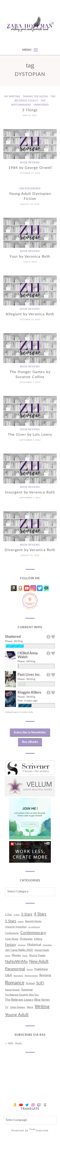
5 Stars (10, 921)
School (30, 983)
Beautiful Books (33, 921)
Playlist (30, 969)
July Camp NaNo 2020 (19, 950)
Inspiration (47, 945)
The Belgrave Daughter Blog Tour (22, 995)
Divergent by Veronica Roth (30, 550)
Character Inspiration (16, 927)
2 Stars (17, 915)
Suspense (27, 989)
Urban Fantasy (17, 1007)
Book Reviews (30, 163)
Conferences (12, 933)
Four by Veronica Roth (30, 256)
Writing (42, 1007)
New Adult (38, 961)
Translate (42, 1130)
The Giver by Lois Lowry (30, 434)
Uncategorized (30, 189)
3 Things (30, 110)
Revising (45, 975)
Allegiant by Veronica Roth (30, 314)
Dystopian (26, 938)
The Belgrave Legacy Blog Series (27, 999)
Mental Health (41, 950)
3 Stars (26, 914)
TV (6, 1007)
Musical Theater (37, 955)
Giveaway (22, 945)
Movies (16, 955)
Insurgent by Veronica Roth (30, 492)
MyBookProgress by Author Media (19, 712)
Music (25, 956)
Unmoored (41, 105)
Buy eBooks (30, 741)
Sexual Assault (12, 990)
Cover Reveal (11, 939)
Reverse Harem (31, 976)
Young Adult (16, 1015)
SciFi (40, 983)
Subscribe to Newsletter (30, 732)
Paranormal (15, 969)
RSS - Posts (15, 1043)
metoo (7, 956)
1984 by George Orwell (30, 168)
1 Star (8, 914)
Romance (14, 982)
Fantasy (10, 944)
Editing (38, 939)
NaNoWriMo (16, 962)
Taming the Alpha (35, 96)
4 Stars (40, 914)
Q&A (8, 975)
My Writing (12, 96)
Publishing (41, 969)
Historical (34, 944)
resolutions (18, 976)
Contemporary (33, 933)
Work (30, 1007)
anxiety (21, 921)
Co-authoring (34, 927)
